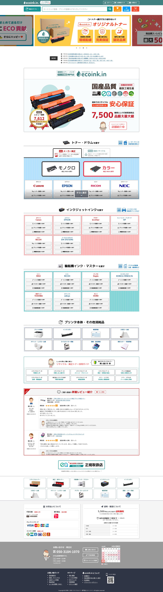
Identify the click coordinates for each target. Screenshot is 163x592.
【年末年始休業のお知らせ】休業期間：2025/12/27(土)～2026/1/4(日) (87, 58)
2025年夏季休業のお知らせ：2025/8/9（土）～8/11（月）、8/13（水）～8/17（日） (90, 60)
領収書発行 (52, 575)
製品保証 (52, 582)
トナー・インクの (103, 378)
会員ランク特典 (54, 580)
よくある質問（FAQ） (55, 584)
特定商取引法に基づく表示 (92, 578)
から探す (39, 224)
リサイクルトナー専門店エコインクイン (83, 590)
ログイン (108, 2)
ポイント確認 (73, 584)
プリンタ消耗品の (126, 372)
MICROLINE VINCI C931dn (63, 400)
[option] (81, 30)
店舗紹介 (87, 576)
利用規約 (87, 580)
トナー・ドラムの (126, 378)
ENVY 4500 (59, 436)
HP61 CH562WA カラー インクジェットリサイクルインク (68, 434)
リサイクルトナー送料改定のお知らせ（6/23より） (81, 62)
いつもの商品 (73, 578)
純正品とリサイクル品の (59, 378)
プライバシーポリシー (91, 582)
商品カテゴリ (34, 9)
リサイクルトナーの (36, 372)
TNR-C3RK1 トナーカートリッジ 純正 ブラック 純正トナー (69, 398)
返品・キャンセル (54, 578)
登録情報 (72, 582)
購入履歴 (72, 575)
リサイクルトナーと (104, 372)
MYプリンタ (72, 580)
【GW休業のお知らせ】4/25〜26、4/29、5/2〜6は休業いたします (85, 56)
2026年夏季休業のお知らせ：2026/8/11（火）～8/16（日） (84, 54)
